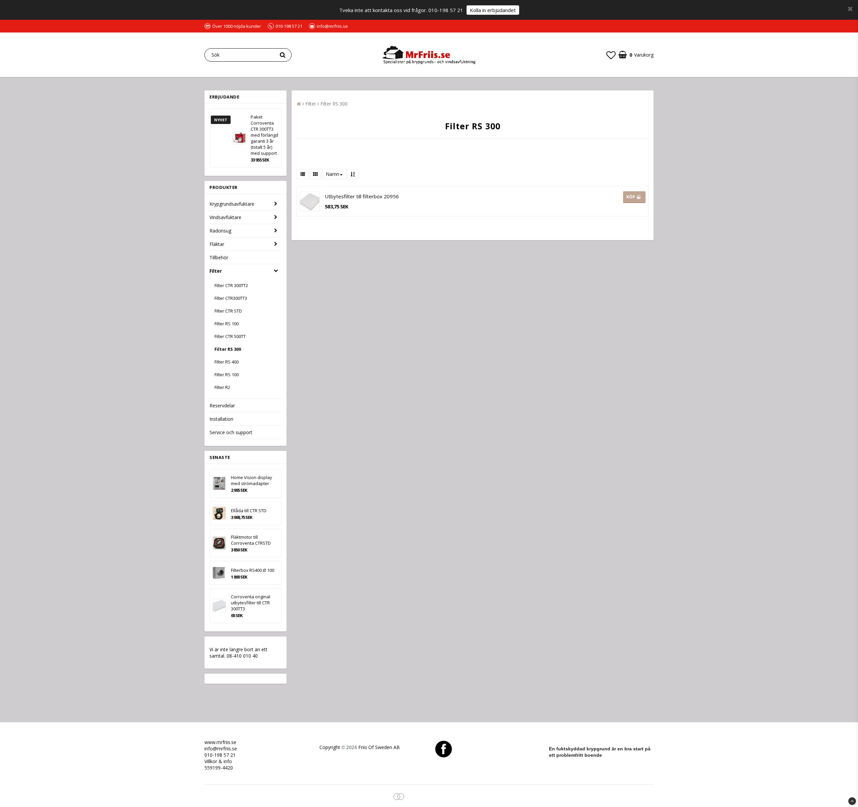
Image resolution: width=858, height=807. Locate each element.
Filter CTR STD (228, 311)
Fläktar (216, 244)
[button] (611, 55)
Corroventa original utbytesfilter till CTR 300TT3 (250, 603)
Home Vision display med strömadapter (251, 480)
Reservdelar (222, 405)
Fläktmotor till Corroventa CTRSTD (251, 540)
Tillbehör (218, 257)
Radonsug (220, 230)
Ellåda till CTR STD (248, 511)
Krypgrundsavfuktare (231, 204)
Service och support (230, 432)
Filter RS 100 (226, 324)
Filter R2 (222, 387)
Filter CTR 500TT (230, 336)
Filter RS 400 (226, 362)
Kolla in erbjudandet (493, 10)
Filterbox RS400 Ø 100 (252, 570)
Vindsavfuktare (225, 217)
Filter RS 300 (227, 349)
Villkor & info (218, 761)
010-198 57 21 (220, 755)
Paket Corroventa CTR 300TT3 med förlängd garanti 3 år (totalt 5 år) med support (264, 135)
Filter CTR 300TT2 (231, 285)
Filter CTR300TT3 (230, 298)
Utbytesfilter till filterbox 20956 (362, 196)
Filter (215, 271)
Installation (221, 419)
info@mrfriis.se (220, 748)
